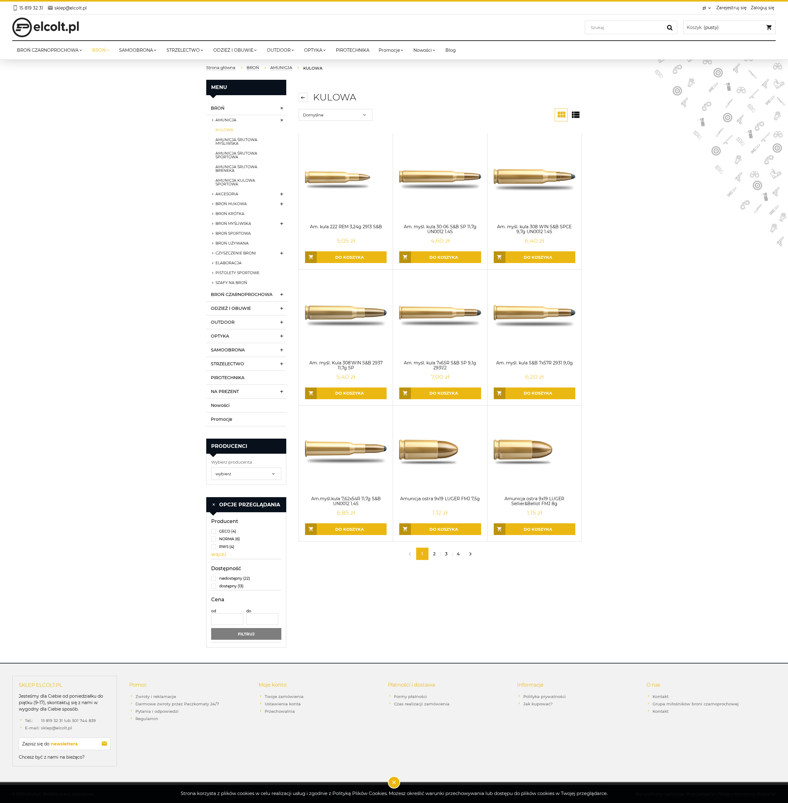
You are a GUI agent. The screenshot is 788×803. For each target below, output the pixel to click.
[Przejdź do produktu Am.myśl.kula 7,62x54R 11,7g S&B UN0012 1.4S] (346, 452)
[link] (246, 531)
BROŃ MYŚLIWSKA (233, 223)
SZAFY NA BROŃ (231, 282)
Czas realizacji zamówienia (421, 703)
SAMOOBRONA (228, 350)
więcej (218, 554)
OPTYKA (220, 336)
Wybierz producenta (231, 462)
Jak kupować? (538, 703)
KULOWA (224, 130)
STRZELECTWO (227, 364)
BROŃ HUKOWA (231, 203)
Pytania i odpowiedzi (157, 711)
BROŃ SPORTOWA (233, 233)
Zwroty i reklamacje (155, 696)
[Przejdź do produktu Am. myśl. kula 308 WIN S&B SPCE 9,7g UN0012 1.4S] (534, 180)
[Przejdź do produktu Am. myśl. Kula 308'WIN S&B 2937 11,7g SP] (346, 316)
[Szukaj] (670, 27)
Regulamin (146, 718)
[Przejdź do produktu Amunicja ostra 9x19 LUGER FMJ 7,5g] (440, 452)
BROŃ (217, 108)
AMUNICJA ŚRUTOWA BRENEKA (236, 168)
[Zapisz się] (104, 744)
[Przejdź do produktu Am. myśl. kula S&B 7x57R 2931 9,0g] (534, 316)
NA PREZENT (225, 391)
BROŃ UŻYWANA (232, 243)
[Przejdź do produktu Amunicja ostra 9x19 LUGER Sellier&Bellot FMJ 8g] (534, 452)
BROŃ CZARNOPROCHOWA (241, 294)
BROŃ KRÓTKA (229, 213)
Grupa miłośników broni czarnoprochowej (696, 703)
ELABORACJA (228, 263)
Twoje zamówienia (284, 696)
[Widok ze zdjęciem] (561, 114)
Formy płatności (410, 696)
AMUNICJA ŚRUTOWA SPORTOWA (236, 155)
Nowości (220, 405)
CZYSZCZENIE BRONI (235, 253)
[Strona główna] (45, 27)
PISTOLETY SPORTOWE (237, 272)
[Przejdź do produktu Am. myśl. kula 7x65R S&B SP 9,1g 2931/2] (440, 316)
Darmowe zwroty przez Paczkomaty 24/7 (177, 703)
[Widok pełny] (575, 114)
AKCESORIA (226, 194)
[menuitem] (49, 50)
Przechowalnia (280, 711)
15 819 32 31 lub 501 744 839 (60, 720)
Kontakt (661, 696)
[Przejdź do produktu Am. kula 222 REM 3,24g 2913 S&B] (346, 180)
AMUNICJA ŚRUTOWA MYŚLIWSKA (236, 141)
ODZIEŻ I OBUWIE (231, 308)
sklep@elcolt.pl (48, 727)
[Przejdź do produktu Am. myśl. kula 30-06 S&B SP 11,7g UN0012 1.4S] (440, 180)
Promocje (221, 419)
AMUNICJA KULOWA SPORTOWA (235, 182)
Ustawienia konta (283, 703)
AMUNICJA (225, 120)
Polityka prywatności (544, 696)
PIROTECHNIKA (227, 377)
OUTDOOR (223, 322)
